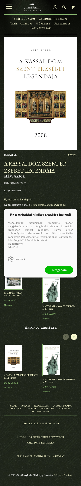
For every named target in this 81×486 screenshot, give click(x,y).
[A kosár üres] (73, 7)
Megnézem (8, 305)
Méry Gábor (14, 176)
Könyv (7, 190)
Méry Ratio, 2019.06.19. (15, 182)
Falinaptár (16, 190)
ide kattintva (15, 243)
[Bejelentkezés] (55, 7)
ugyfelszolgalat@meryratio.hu (48, 204)
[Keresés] (64, 7)
